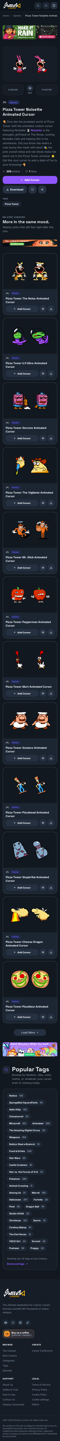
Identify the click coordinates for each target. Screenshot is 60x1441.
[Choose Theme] (46, 5)
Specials (7, 1370)
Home (6, 15)
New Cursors (10, 1355)
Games (17, 15)
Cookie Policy (39, 1394)
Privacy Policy (39, 1389)
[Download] (51, 309)
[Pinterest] (20, 1323)
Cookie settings (40, 1399)
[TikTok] (28, 1323)
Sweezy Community (13, 1404)
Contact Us (9, 1399)
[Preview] (43, 309)
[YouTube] (6, 1323)
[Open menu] (54, 5)
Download (16, 189)
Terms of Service (41, 1384)
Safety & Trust (10, 1389)
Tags (5, 1365)
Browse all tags (15, 1263)
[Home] (12, 5)
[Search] (38, 5)
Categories (8, 1360)
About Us (8, 1384)
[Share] (42, 189)
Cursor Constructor (42, 1350)
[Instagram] (13, 1323)
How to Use (9, 1394)
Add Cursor (32, 180)
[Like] (32, 189)
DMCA (35, 1404)
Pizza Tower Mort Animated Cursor (29, 686)
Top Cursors (9, 1350)
